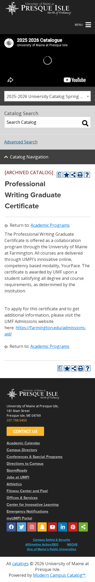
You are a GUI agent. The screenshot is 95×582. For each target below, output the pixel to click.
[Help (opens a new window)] (87, 175)
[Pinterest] (73, 527)
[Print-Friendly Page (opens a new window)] (80, 175)
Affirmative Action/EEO (41, 544)
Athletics (14, 484)
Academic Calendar (23, 443)
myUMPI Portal (19, 518)
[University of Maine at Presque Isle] (38, 8)
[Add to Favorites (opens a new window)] (66, 175)
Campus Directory (22, 450)
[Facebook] (11, 527)
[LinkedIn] (62, 527)
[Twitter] (21, 527)
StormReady (17, 470)
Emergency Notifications (27, 511)
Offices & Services (22, 498)
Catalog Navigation (29, 157)
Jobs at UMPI (18, 477)
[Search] (85, 123)
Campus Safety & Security (51, 540)
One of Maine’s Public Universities (51, 549)
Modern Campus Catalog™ (59, 575)
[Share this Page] (73, 175)
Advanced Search (20, 142)
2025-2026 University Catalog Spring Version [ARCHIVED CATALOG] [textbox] (49, 96)
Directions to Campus (25, 463)
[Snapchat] (42, 527)
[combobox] (47, 96)
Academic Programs (50, 225)
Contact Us (25, 431)
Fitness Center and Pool (27, 491)
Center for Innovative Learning (33, 504)
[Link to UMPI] (83, 527)
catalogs (20, 563)
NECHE (72, 544)
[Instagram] (31, 527)
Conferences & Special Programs (35, 457)
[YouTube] (52, 527)
